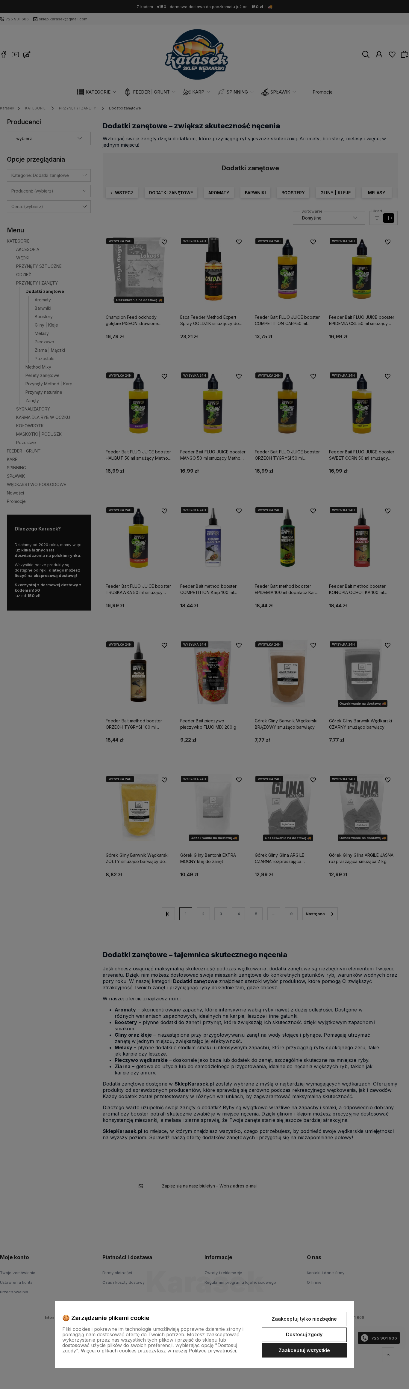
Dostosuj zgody (304, 1334)
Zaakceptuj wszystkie (304, 1350)
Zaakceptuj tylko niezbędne (304, 1319)
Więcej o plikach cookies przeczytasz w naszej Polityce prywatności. (159, 1351)
